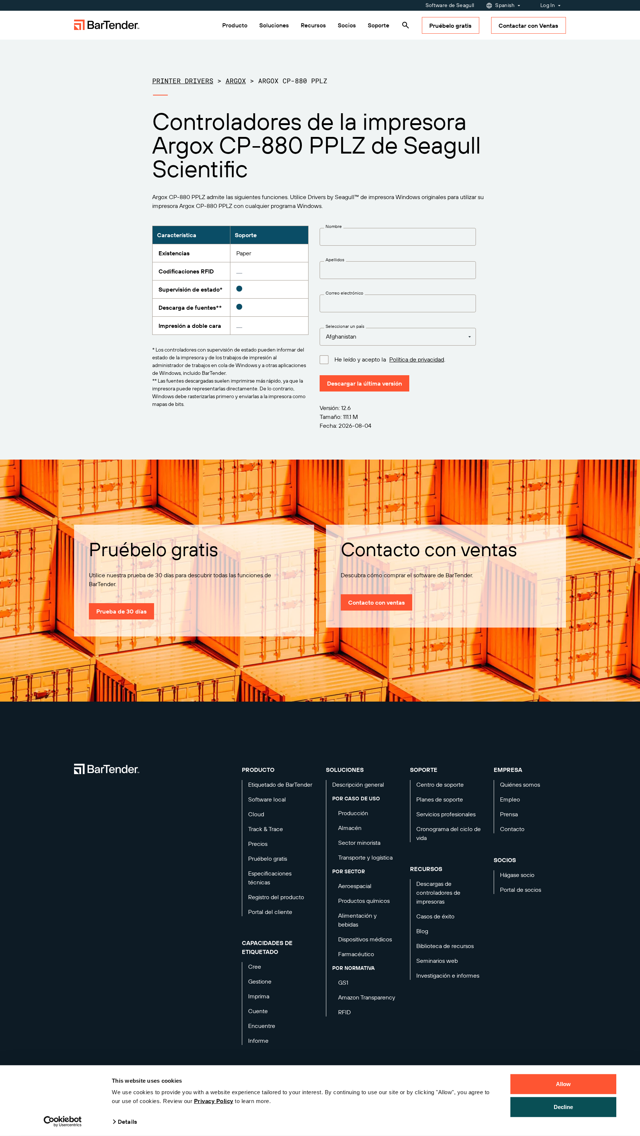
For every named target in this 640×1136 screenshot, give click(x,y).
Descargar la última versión (364, 383)
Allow (563, 1084)
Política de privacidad (416, 359)
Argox (236, 80)
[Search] (405, 25)
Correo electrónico (344, 293)
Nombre (334, 226)
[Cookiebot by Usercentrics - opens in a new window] (62, 1121)
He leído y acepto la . (389, 359)
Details (127, 1121)
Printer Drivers (182, 80)
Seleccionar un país (345, 326)
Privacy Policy (213, 1101)
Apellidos (335, 259)
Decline (563, 1106)
